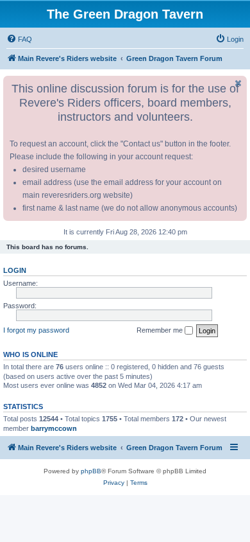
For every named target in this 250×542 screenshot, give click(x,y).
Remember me (161, 330)
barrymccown (54, 428)
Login (14, 270)
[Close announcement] (238, 83)
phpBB (91, 471)
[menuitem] (19, 39)
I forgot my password (36, 330)
